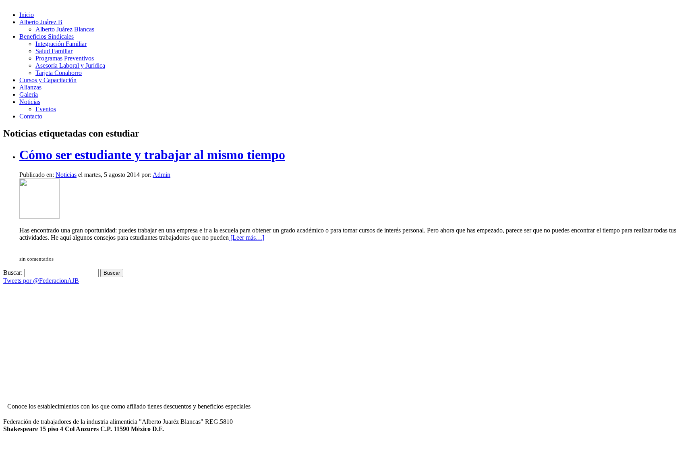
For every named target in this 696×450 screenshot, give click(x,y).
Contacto (30, 116)
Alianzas (30, 87)
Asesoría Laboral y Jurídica (70, 65)
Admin (161, 174)
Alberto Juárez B (40, 22)
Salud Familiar (53, 51)
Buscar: (13, 272)
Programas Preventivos (64, 58)
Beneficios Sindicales (46, 36)
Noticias (29, 101)
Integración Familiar (61, 43)
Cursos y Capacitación (48, 80)
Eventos (45, 109)
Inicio (26, 14)
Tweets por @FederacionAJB (41, 280)
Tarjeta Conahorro (58, 72)
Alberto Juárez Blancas (64, 29)
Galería (28, 94)
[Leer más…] (246, 237)
